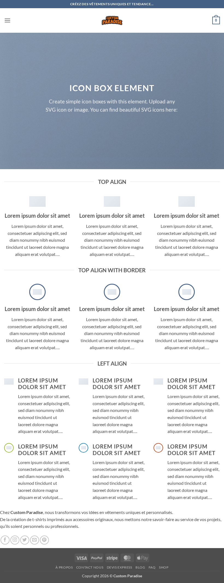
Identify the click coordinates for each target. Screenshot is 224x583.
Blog (140, 567)
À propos (64, 567)
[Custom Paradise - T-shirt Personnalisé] (112, 20)
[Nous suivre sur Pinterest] (44, 540)
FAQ (152, 567)
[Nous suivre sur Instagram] (14, 540)
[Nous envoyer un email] (34, 540)
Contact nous (89, 567)
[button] (7, 20)
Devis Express (119, 567)
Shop (163, 567)
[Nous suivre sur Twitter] (24, 540)
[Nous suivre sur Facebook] (5, 540)
